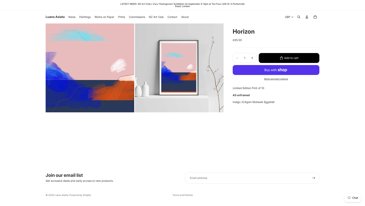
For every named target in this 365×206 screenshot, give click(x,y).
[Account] (307, 17)
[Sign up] (314, 178)
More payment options (276, 79)
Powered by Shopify (80, 195)
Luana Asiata (61, 195)
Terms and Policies (182, 195)
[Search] (299, 17)
